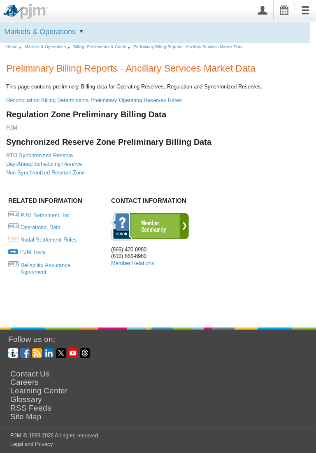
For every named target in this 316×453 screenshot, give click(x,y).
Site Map (26, 417)
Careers (24, 382)
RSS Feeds (30, 408)
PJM (11, 128)
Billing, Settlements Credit (99, 46)
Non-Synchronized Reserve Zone (45, 173)
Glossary (26, 399)
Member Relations (132, 263)
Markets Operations (40, 32)
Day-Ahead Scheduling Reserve (44, 164)
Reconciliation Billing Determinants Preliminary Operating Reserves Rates (94, 100)
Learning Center (38, 391)
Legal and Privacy (31, 444)
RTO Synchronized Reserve (39, 155)
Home (11, 46)
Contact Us (30, 374)
